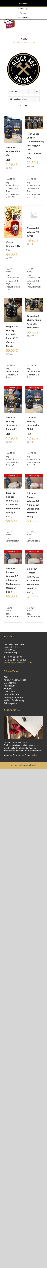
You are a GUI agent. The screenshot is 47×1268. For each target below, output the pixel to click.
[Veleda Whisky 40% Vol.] (13, 221)
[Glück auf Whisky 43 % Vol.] (13, 129)
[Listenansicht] (25, 105)
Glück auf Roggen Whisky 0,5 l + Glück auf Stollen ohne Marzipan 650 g (13, 505)
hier (36, 755)
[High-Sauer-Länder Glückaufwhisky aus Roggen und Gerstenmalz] (34, 123)
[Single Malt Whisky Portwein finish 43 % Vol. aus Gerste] (13, 310)
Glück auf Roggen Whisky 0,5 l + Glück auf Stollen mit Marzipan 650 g (33, 505)
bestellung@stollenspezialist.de (18, 662)
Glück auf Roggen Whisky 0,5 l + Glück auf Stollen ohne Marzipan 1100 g (13, 580)
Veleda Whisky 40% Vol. (13, 246)
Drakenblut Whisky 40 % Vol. (33, 232)
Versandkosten (12, 185)
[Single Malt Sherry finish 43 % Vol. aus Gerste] (34, 305)
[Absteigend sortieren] (37, 91)
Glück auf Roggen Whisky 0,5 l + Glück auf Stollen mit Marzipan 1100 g (33, 580)
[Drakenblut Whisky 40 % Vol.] (34, 215)
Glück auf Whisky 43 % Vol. (13, 151)
